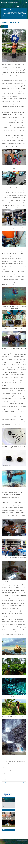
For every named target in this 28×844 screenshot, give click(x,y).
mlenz (13, 778)
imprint (25, 840)
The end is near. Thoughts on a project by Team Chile (21, 782)
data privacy (20, 840)
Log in (26, 2)
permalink (8, 779)
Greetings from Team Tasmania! (6, 782)
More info (25, 15)
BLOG (7, 10)
